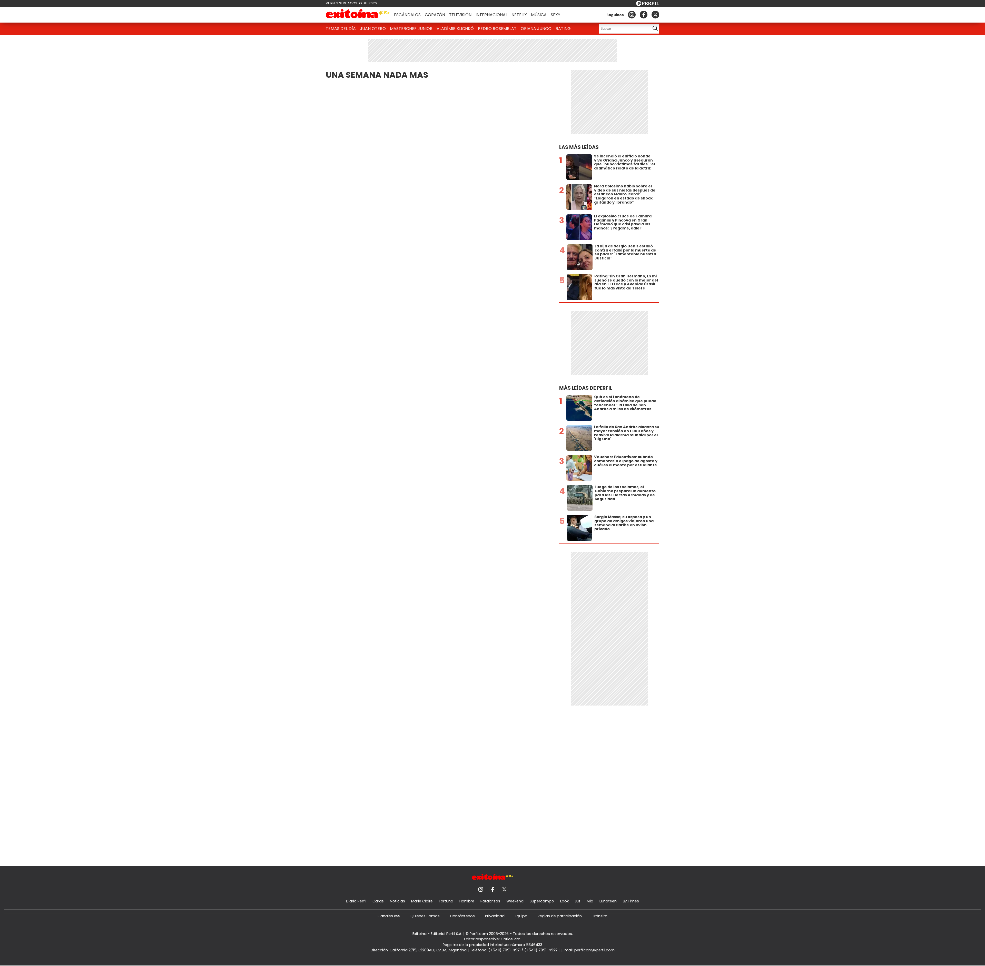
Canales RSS (389, 916)
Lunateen (608, 901)
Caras (378, 901)
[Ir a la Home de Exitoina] (358, 14)
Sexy (555, 15)
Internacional (491, 15)
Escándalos (407, 15)
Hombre (466, 901)
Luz (577, 901)
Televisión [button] (460, 15)
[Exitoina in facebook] (643, 14)
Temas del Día (341, 29)
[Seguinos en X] (655, 14)
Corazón (435, 15)
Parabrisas (490, 901)
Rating (563, 29)
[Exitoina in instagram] (632, 14)
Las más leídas (579, 147)
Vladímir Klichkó (455, 29)
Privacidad (495, 916)
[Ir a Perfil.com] (647, 4)
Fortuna (446, 901)
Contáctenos (462, 916)
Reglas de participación (560, 916)
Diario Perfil (356, 901)
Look (564, 901)
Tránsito (599, 916)
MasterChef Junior (411, 29)
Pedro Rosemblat (497, 29)
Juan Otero (373, 29)
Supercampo (542, 901)
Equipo (521, 916)
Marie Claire (422, 901)
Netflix (519, 15)
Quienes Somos (425, 916)
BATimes (631, 901)
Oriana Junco (536, 29)
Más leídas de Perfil (585, 388)
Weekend (515, 901)
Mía (590, 901)
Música (539, 15)
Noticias (397, 901)
